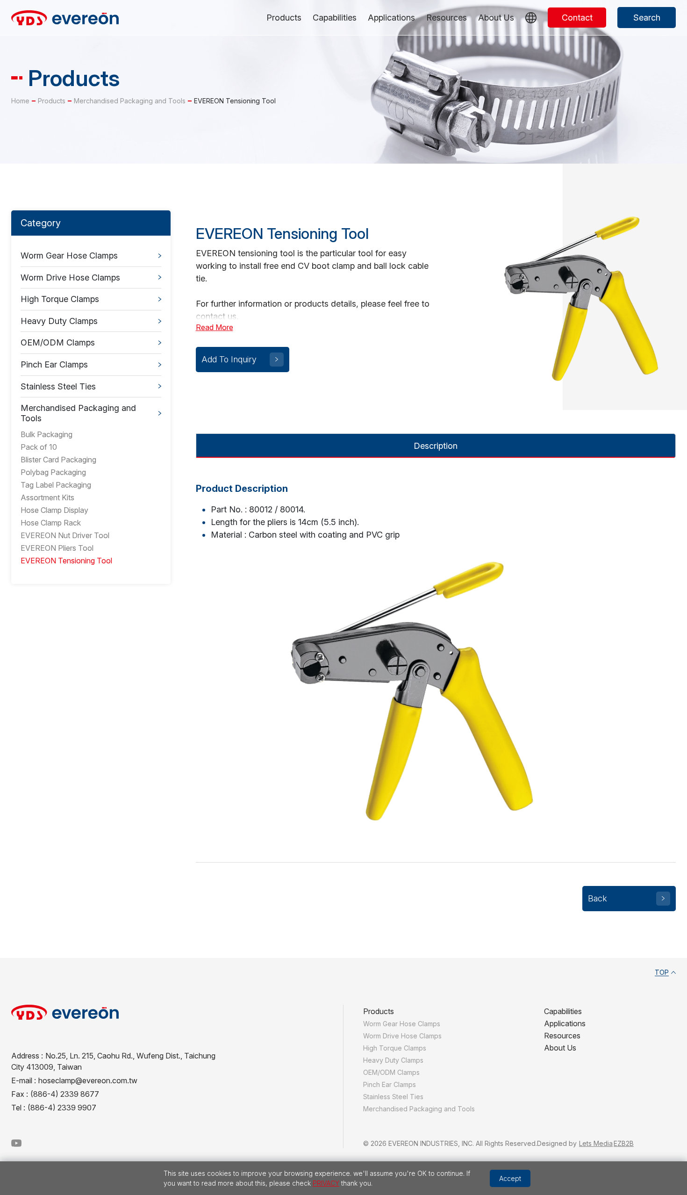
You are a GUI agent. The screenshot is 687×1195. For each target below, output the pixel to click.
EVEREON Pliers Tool (57, 548)
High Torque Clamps (60, 299)
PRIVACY (326, 1183)
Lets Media (596, 1143)
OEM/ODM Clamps (58, 342)
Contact (577, 17)
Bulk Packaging (46, 434)
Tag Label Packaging (56, 485)
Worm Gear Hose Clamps (69, 255)
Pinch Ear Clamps (54, 364)
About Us (496, 17)
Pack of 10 (39, 447)
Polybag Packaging (53, 472)
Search (646, 17)
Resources (446, 17)
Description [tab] (436, 446)
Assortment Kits (47, 497)
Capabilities (335, 17)
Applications (391, 17)
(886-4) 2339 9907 (62, 1107)
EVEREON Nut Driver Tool (65, 535)
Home (20, 101)
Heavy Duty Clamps (59, 321)
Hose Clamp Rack (51, 522)
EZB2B (624, 1143)
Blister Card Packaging (58, 459)
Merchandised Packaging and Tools (130, 101)
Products (283, 17)
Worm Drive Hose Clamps (70, 277)
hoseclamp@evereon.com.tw (87, 1080)
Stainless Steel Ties (58, 386)
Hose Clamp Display (54, 510)
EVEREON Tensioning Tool (66, 560)
